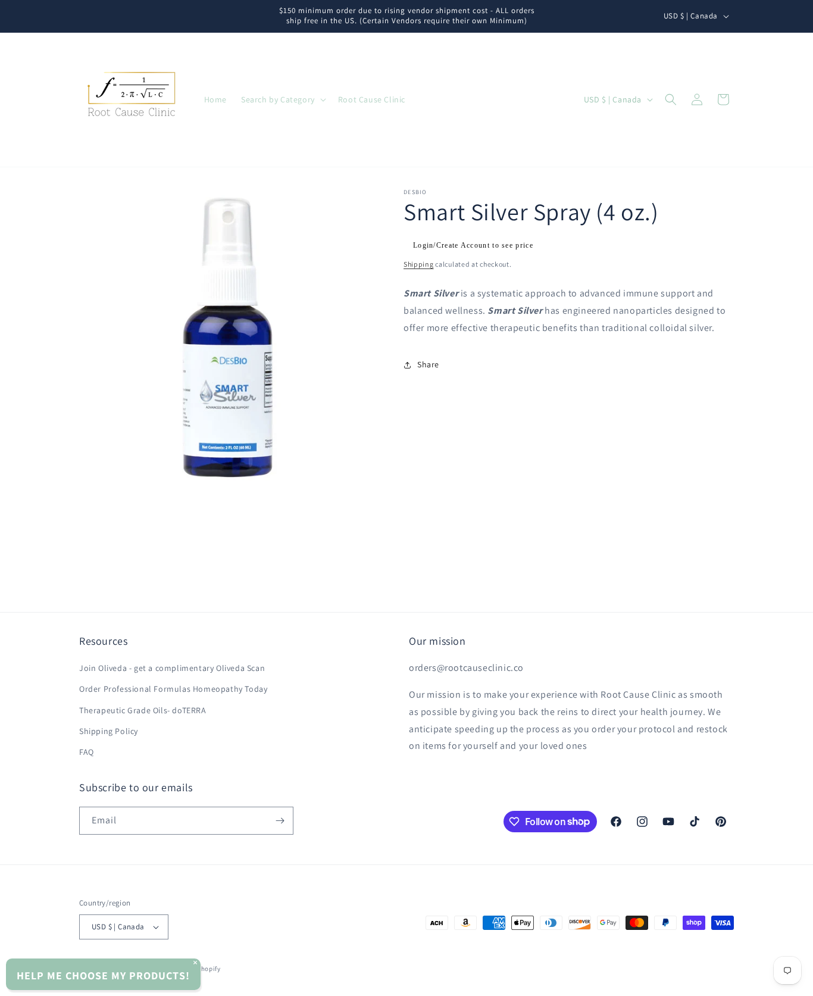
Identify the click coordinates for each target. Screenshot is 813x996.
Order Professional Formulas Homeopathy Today (173, 688)
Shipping (419, 264)
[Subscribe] (280, 821)
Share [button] (428, 364)
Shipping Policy (108, 731)
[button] (282, 99)
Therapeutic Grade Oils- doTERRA (143, 710)
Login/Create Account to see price (473, 245)
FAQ (86, 752)
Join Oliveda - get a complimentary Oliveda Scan (172, 668)
